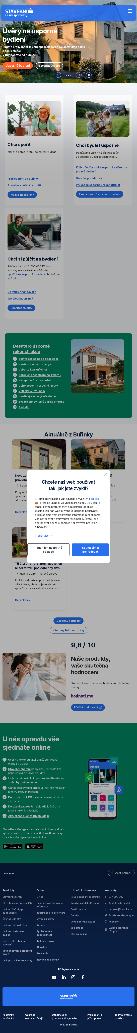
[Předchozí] (58, 75)
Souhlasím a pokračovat (90, 549)
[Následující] (79, 75)
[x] (105, 474)
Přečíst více (42, 535)
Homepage (9, 873)
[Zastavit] (89, 75)
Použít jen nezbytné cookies (48, 549)
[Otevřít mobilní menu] (130, 11)
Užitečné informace (84, 890)
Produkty (9, 890)
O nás (40, 890)
